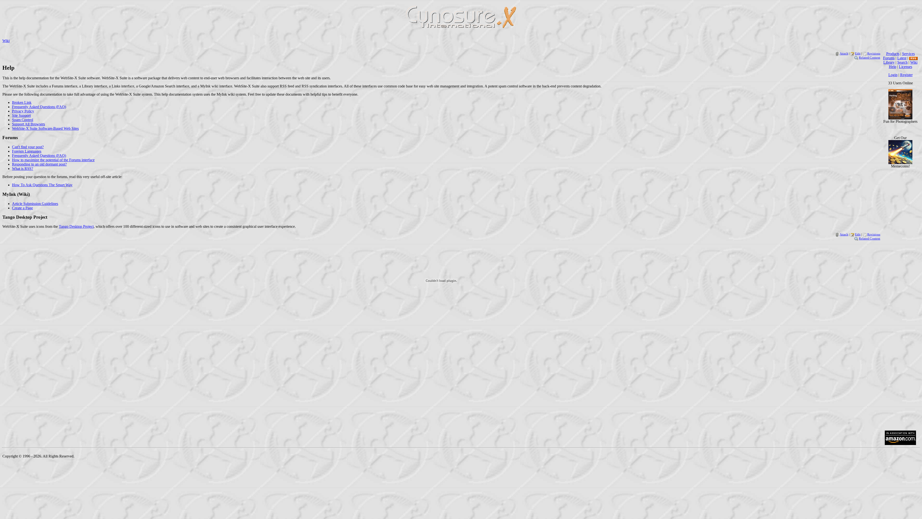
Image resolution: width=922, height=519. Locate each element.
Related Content (869, 57)
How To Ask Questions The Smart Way (42, 185)
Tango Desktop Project (76, 226)
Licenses (905, 67)
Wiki (6, 41)
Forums (889, 58)
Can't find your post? (28, 147)
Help (892, 67)
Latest (901, 58)
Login (893, 75)
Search (902, 62)
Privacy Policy (23, 111)
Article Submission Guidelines (35, 204)
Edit (858, 53)
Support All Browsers (28, 124)
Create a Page (22, 208)
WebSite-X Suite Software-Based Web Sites (45, 128)
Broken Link (21, 102)
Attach (844, 53)
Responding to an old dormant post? (39, 164)
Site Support (21, 115)
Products (892, 54)
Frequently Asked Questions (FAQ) (39, 107)
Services (908, 54)
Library (889, 62)
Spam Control (22, 120)
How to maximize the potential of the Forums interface (53, 160)
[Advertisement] (900, 354)
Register (906, 75)
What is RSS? (22, 169)
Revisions (873, 53)
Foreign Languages (26, 151)
